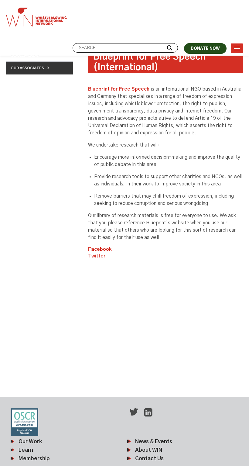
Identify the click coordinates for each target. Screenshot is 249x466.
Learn (26, 450)
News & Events (153, 441)
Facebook (100, 249)
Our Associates (27, 68)
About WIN (148, 450)
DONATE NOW (205, 49)
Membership (34, 458)
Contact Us (149, 458)
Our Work (30, 441)
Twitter (97, 256)
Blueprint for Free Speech (118, 89)
